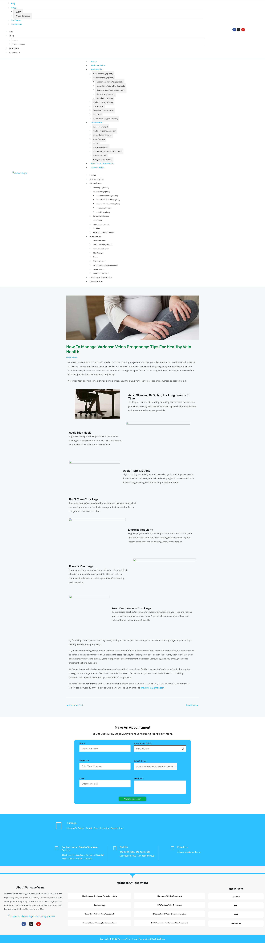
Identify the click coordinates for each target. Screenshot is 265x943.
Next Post (192, 705)
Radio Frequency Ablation (104, 131)
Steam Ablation (100, 155)
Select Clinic (140, 761)
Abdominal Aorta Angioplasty (110, 82)
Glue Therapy (99, 139)
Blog (13, 7)
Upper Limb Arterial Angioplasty (111, 90)
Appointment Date (143, 743)
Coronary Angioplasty (103, 74)
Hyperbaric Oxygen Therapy (105, 118)
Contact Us (16, 24)
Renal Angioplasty (105, 98)
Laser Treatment (100, 127)
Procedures (96, 69)
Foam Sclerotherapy (102, 135)
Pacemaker (98, 106)
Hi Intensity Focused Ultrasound (107, 151)
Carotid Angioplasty (105, 94)
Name (82, 743)
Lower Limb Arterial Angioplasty (111, 86)
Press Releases (23, 16)
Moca (95, 143)
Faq (13, 3)
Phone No (84, 760)
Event (18, 11)
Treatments (96, 122)
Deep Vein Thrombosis (103, 110)
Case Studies (97, 167)
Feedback (139, 778)
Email (82, 778)
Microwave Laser (100, 147)
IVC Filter (97, 114)
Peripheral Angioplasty (103, 78)
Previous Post (75, 705)
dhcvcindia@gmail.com (152, 687)
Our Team (15, 20)
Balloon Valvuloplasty (103, 102)
